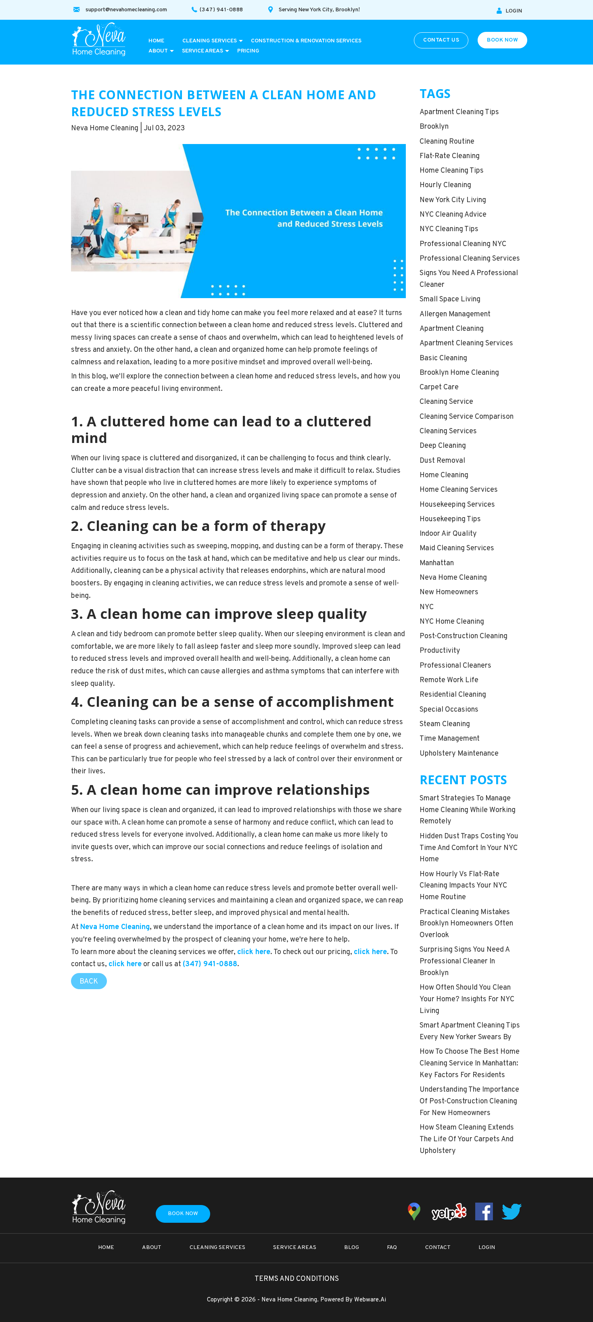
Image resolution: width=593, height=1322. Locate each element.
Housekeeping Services (457, 505)
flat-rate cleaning (450, 156)
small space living (450, 299)
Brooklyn (434, 127)
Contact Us (441, 40)
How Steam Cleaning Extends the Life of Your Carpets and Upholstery (467, 1139)
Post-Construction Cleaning (463, 636)
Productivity (440, 651)
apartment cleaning (452, 329)
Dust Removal (442, 461)
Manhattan (437, 563)
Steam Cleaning (445, 724)
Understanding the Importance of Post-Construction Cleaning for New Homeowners (469, 1101)
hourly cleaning (445, 185)
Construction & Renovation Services (306, 41)
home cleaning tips (452, 170)
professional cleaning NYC (463, 244)
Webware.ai (370, 1300)
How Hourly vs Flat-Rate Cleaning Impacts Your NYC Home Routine (463, 886)
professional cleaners (455, 665)
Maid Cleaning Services (457, 548)
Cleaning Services (209, 41)
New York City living (453, 200)
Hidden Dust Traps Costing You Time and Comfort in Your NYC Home (469, 848)
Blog (351, 1247)
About (158, 51)
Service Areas (202, 51)
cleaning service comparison (467, 417)
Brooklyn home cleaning (459, 373)
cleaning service (446, 402)
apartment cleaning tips (459, 112)
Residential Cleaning (453, 695)
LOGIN (513, 11)
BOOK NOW (502, 40)
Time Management (450, 738)
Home (156, 41)
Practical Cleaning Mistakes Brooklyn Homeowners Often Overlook (466, 924)
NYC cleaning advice (453, 214)
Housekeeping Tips (450, 519)
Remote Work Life (449, 680)
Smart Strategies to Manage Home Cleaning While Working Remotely (468, 810)
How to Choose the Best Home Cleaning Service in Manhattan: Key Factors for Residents (470, 1063)
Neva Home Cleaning (453, 578)
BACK (88, 981)
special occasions (449, 709)
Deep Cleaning (443, 446)
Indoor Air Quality (448, 534)
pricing (248, 51)
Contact (438, 1247)
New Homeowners (449, 592)
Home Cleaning (444, 475)
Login (486, 1247)
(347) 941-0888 (221, 9)
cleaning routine (447, 141)
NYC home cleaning (452, 622)
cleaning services (448, 431)
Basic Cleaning (443, 358)
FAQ (392, 1247)
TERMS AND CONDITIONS (297, 1279)
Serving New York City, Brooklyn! (319, 9)
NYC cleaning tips (449, 229)
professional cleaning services (470, 258)
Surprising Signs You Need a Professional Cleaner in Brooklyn (464, 961)
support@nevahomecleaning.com (126, 9)
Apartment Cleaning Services (466, 343)
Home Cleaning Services (459, 490)
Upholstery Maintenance (459, 753)
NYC (427, 607)
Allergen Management (455, 314)
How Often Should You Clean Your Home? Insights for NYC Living (467, 999)
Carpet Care (439, 387)
